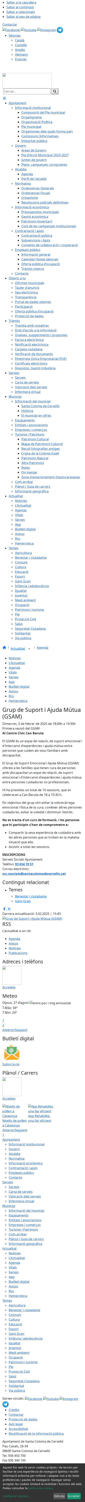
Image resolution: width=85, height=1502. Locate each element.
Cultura (14, 1319)
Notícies (15, 658)
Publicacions (18, 953)
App (12, 682)
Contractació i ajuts (23, 1168)
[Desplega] (29, 649)
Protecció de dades (23, 1419)
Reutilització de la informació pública (36, 1433)
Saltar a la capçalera (21, 2)
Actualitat (18, 648)
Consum (15, 1315)
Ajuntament (11, 1139)
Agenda (42, 647)
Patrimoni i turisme (23, 1362)
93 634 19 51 (24, 864)
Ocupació (16, 1357)
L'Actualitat (17, 663)
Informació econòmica (25, 1163)
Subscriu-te (10, 1064)
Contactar (9, 24)
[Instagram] (47, 29)
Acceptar (74, 1496)
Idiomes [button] (15, 35)
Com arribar (18, 1234)
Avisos (13, 691)
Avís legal (16, 1424)
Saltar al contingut (20, 7)
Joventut (15, 1348)
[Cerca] (54, 91)
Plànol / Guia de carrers (26, 1239)
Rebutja (59, 1496)
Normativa (17, 1158)
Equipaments (18, 1215)
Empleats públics (21, 1173)
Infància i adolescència (25, 1338)
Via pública (17, 1390)
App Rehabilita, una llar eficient (39, 1118)
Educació (15, 1324)
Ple (11, 1367)
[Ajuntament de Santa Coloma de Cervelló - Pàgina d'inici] (27, 80)
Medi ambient (19, 1352)
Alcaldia (14, 1154)
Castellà (21, 45)
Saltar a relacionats (20, 12)
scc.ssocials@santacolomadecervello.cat (34, 873)
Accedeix (8, 987)
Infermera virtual (21, 1201)
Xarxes (14, 677)
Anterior (8, 1030)
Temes (7, 1300)
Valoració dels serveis (25, 1196)
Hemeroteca (18, 701)
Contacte (15, 1177)
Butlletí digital (19, 686)
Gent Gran (16, 1334)
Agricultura (17, 1305)
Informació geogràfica (25, 1244)
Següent (21, 1030)
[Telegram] (60, 29)
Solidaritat (16, 1386)
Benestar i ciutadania (24, 1310)
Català (19, 40)
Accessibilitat (18, 1429)
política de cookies (40, 1488)
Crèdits (14, 1410)
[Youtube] (29, 29)
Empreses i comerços (25, 1225)
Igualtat (14, 1343)
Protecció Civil (19, 1371)
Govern (14, 1149)
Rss (11, 696)
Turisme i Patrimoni (23, 1229)
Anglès (20, 50)
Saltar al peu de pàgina (23, 16)
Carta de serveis (21, 1191)
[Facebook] (11, 29)
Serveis (7, 1182)
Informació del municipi (26, 1210)
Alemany (21, 54)
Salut (12, 1376)
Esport (14, 1329)
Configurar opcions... (16, 1496)
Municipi (8, 1206)
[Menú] (4, 98)
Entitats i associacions (25, 1220)
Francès (21, 59)
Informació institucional (26, 1144)
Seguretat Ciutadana (24, 1381)
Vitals (13, 672)
